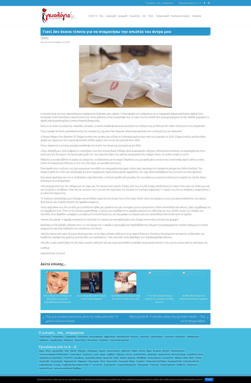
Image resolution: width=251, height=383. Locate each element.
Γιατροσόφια (75, 354)
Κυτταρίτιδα (167, 358)
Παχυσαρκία (93, 361)
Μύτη (191, 358)
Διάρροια (120, 354)
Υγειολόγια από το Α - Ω (190, 3)
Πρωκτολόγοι (80, 340)
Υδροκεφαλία (143, 365)
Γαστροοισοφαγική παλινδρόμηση (53, 354)
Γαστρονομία (162, 16)
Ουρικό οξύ (44, 361)
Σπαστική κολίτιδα (191, 361)
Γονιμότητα (134, 16)
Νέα (101, 16)
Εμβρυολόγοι (109, 336)
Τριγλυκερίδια (110, 365)
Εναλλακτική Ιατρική (180, 16)
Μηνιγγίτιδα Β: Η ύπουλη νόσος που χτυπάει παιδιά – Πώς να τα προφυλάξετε (167, 319)
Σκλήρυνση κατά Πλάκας (156, 361)
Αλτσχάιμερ (92, 351)
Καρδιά (123, 358)
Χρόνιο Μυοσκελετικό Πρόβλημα (67, 368)
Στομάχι (57, 365)
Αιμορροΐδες (57, 351)
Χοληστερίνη (192, 365)
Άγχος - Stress (45, 351)
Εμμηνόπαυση (164, 354)
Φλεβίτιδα (181, 365)
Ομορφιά (122, 16)
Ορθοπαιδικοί (156, 336)
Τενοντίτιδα (97, 365)
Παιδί (150, 16)
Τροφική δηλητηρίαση (126, 365)
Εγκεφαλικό (152, 354)
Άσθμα (134, 351)
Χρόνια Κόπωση (46, 368)
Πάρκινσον (82, 361)
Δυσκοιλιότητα (139, 354)
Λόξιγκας (178, 358)
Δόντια (129, 354)
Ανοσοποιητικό (113, 351)
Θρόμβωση (79, 358)
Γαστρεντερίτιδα (177, 351)
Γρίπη (96, 354)
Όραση (198, 358)
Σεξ (144, 16)
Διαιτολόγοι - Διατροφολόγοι (90, 336)
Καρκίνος (131, 358)
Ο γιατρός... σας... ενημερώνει (159, 3)
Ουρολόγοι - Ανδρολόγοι (174, 336)
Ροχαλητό (140, 361)
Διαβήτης (111, 354)
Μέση (185, 358)
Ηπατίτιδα (68, 358)
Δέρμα (102, 354)
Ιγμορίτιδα (107, 358)
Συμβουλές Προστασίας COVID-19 (76, 365)
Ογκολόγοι (144, 336)
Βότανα (166, 351)
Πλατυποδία (112, 361)
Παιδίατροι (68, 340)
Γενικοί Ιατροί (45, 336)
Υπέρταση (154, 365)
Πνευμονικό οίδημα (127, 361)
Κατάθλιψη (141, 358)
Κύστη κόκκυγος (154, 358)
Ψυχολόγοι (104, 340)
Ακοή (66, 351)
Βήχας (149, 351)
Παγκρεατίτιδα (70, 361)
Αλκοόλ (73, 351)
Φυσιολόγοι (92, 340)
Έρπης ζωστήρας (179, 354)
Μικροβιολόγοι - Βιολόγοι (128, 336)
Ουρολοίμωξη (56, 361)
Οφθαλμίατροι (193, 336)
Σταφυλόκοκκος (46, 365)
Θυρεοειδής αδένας (93, 358)
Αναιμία (102, 351)
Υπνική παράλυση (167, 365)
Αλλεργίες (82, 351)
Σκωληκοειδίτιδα (175, 361)
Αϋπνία (142, 351)
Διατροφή (110, 16)
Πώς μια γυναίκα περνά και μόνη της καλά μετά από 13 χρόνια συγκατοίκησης (82, 319)
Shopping (196, 16)
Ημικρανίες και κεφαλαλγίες (50, 358)
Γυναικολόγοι (58, 336)
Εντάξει (209, 380)
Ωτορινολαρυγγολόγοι (119, 340)
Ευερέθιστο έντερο (195, 354)
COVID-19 (92, 16)
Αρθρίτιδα (125, 351)
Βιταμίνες (157, 351)
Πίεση (102, 361)
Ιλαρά (116, 358)
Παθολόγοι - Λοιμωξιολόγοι (50, 340)
